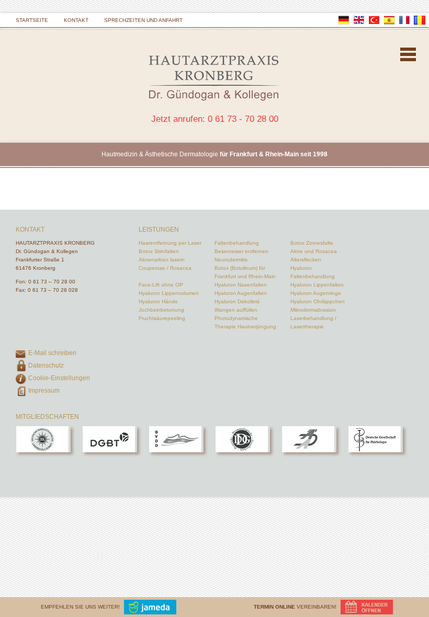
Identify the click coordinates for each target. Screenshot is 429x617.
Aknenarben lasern (162, 259)
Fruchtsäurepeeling (162, 318)
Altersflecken (305, 259)
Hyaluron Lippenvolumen (169, 293)
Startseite (32, 20)
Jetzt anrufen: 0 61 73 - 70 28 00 (214, 119)
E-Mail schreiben (52, 353)
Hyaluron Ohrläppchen (317, 301)
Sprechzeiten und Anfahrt (143, 20)
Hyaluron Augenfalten (240, 293)
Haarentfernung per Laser (170, 243)
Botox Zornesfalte (311, 243)
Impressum (44, 390)
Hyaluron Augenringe (315, 293)
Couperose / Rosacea (165, 268)
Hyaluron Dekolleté (237, 301)
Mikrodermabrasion (313, 310)
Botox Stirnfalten (159, 251)
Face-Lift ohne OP (161, 285)
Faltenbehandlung (236, 243)
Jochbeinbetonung (161, 310)
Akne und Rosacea (313, 251)
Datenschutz (46, 365)
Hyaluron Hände (158, 301)
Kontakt (76, 20)
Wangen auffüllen (235, 310)
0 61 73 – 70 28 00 (51, 281)
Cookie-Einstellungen (59, 378)
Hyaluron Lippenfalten (317, 285)
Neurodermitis (230, 259)
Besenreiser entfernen (241, 251)
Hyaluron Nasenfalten (240, 285)
